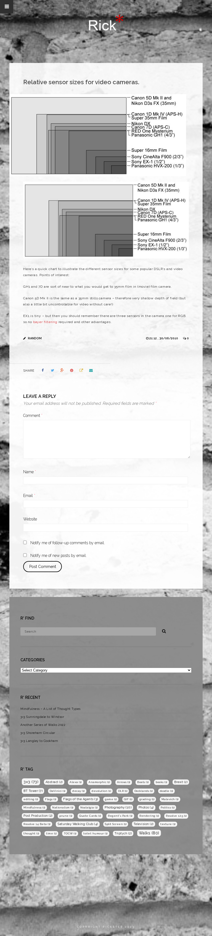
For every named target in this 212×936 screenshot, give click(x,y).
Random (35, 338)
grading (147, 799)
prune (65, 815)
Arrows (123, 782)
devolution (101, 790)
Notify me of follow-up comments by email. (67, 543)
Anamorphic (99, 782)
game (111, 799)
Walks (149, 833)
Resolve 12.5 (176, 815)
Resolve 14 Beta (37, 824)
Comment (33, 415)
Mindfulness (34, 807)
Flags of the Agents (80, 799)
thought (31, 833)
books (161, 782)
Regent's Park (120, 815)
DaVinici (57, 790)
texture (168, 824)
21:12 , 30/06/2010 (164, 338)
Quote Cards (90, 815)
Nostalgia (89, 807)
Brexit (180, 782)
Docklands (143, 790)
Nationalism (62, 807)
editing (30, 799)
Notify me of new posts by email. (58, 555)
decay (78, 790)
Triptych (123, 833)
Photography (118, 807)
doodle (166, 790)
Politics (167, 807)
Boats (143, 782)
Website (30, 519)
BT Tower (33, 791)
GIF (128, 799)
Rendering (149, 815)
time (51, 833)
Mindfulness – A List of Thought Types (50, 709)
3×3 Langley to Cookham (39, 741)
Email (29, 495)
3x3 (30, 781)
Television (143, 824)
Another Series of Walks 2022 (42, 725)
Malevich (170, 799)
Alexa (76, 782)
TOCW (70, 833)
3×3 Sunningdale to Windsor (42, 717)
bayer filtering (45, 322)
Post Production (37, 815)
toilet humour (95, 833)
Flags (50, 799)
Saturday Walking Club (77, 824)
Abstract (54, 782)
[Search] (162, 630)
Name (29, 472)
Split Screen (115, 824)
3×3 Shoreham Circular (37, 733)
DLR (123, 790)
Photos (146, 807)
